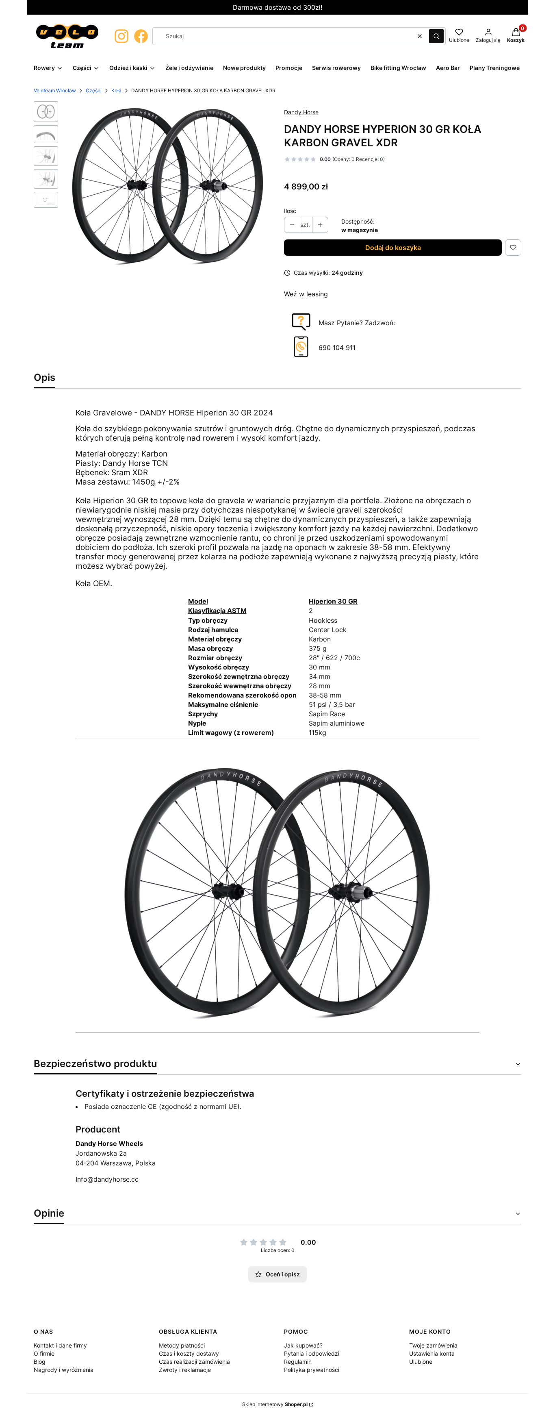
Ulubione (420, 1361)
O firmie (44, 1353)
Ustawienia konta (432, 1353)
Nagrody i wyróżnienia (63, 1369)
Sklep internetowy (275, 1404)
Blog (40, 1361)
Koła (116, 90)
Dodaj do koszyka (393, 247)
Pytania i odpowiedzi (311, 1353)
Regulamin (298, 1361)
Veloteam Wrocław (55, 90)
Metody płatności (182, 1345)
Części (94, 90)
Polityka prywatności (311, 1369)
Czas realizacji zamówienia (194, 1361)
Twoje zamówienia (433, 1345)
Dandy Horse (301, 112)
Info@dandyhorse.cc (107, 1179)
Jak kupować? (303, 1345)
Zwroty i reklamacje (185, 1369)
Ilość (290, 210)
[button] (436, 36)
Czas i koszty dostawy (189, 1353)
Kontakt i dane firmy (60, 1345)
